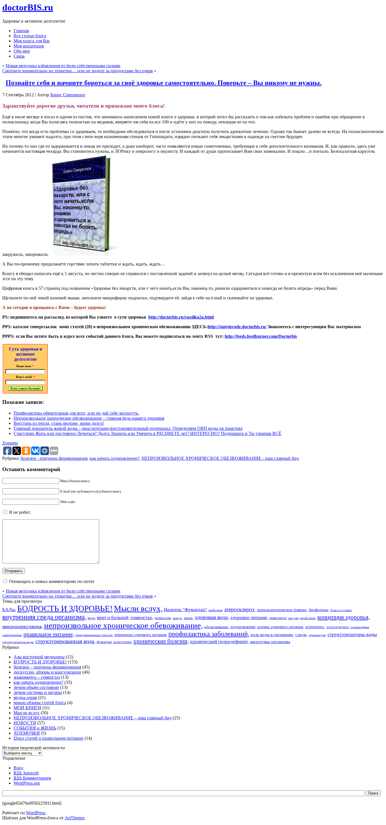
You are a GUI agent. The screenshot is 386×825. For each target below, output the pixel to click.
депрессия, (163, 618)
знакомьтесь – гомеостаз (37, 677)
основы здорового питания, (280, 626)
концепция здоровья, (343, 617)
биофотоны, (319, 610)
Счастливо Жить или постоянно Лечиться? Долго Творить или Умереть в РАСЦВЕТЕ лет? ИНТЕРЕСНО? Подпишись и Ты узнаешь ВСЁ (147, 433)
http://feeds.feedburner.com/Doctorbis (261, 336)
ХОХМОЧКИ (27, 733)
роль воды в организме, (272, 634)
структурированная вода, (65, 641)
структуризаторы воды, (18, 642)
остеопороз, (315, 626)
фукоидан (104, 642)
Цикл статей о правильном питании (48, 738)
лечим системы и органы (38, 692)
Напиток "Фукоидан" (185, 609)
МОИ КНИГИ (27, 707)
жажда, (178, 618)
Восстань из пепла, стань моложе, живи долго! (59, 423)
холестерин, (122, 642)
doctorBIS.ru (27, 7)
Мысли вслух (27, 712)
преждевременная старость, (94, 635)
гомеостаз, (142, 617)
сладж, (301, 634)
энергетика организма (270, 641)
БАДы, (9, 609)
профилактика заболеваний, (209, 633)
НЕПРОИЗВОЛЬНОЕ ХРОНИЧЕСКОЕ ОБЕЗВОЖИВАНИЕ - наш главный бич (220, 458)
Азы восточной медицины (39, 656)
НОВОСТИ (25, 722)
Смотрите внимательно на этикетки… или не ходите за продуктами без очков (77, 70)
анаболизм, (215, 610)
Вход (18, 767)
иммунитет (278, 618)
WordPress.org (27, 783)
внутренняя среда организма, (44, 617)
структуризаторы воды (352, 634)
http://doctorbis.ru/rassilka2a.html (181, 317)
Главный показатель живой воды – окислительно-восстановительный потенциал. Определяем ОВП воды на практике (128, 428)
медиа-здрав (25, 697)
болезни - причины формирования (54, 458)
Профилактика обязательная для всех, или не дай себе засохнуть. (76, 413)
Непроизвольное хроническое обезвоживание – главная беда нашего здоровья (89, 418)
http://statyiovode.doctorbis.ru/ (237, 326)
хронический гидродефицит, (219, 641)
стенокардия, (317, 635)
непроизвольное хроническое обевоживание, (123, 625)
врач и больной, (113, 617)
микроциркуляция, (22, 626)
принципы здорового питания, (140, 634)
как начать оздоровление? (114, 458)
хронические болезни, (161, 641)
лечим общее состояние (36, 687)
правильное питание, (48, 634)
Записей (26, 772)
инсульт (293, 618)
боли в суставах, (341, 610)
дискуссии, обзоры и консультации (47, 672)
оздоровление (243, 626)
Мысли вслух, (138, 608)
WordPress (35, 812)
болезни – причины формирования (47, 667)
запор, (189, 618)
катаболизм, (308, 618)
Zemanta (10, 443)
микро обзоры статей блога (40, 702)
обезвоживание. (216, 627)
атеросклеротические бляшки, (282, 610)
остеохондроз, (338, 627)
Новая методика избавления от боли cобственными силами (63, 65)
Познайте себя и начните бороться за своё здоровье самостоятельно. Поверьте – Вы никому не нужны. (164, 82)
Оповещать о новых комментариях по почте (51, 581)
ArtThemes (75, 817)
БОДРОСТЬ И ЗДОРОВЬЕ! (65, 608)
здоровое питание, (249, 617)
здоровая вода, (212, 617)
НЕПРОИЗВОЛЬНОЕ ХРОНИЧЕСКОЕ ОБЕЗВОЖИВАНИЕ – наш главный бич (93, 717)
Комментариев (32, 778)
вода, (92, 618)
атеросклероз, (240, 609)
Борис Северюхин (67, 94)
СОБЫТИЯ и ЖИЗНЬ (35, 728)
